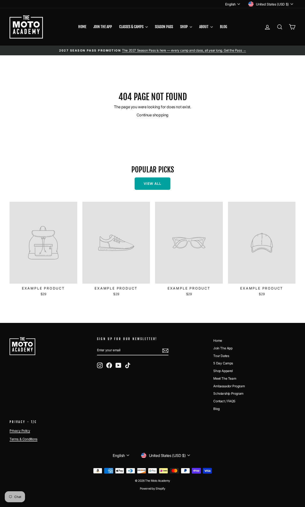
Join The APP (102, 26)
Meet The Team (224, 378)
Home (82, 26)
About (204, 26)
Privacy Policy (20, 431)
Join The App (222, 348)
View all (152, 183)
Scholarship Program (228, 393)
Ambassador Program (229, 386)
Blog (223, 26)
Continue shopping (152, 115)
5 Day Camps (223, 363)
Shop (184, 26)
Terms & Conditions (23, 439)
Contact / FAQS (224, 401)
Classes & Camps (131, 26)
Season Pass (164, 26)
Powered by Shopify (152, 488)
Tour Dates (221, 356)
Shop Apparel (223, 371)
